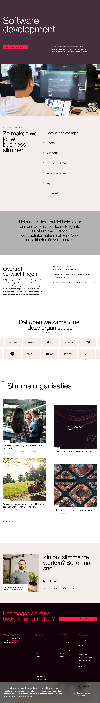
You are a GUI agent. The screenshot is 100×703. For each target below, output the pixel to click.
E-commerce (39, 648)
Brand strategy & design (85, 640)
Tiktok (14, 682)
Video (80, 663)
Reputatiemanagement (84, 660)
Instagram (5, 682)
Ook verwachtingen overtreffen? (13, 47)
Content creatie (83, 654)
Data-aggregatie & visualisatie (65, 651)
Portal (37, 642)
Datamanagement (62, 656)
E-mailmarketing (83, 649)
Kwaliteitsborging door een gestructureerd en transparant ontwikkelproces (72, 276)
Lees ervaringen (34, 47)
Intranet (38, 656)
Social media (82, 651)
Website (38, 645)
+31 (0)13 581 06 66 (14, 641)
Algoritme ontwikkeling (63, 642)
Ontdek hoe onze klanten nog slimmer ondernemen (76, 619)
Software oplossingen (41, 639)
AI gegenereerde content (85, 643)
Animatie (81, 666)
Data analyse (61, 653)
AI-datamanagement (63, 639)
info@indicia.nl (14, 642)
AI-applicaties (39, 651)
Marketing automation (84, 646)
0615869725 (50, 581)
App (37, 653)
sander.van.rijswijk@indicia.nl (59, 588)
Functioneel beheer (41, 679)
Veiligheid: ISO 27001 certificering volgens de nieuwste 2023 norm (75, 282)
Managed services (40, 676)
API (58, 645)
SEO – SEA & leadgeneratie (86, 657)
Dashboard (60, 648)
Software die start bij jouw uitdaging (66, 270)
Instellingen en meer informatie (82, 694)
